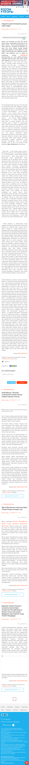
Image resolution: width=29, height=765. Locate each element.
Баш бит (3, 16)
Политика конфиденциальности (7, 762)
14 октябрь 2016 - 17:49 (15, 29)
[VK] (19, 7)
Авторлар (8, 710)
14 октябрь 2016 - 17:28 (15, 512)
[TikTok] (25, 7)
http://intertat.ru (22, 353)
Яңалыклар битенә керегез (11, 496)
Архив (8, 16)
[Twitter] (16, 7)
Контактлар (15, 710)
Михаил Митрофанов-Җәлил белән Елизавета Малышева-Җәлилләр (14, 523)
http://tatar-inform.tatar (20, 487)
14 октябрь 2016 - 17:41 (15, 400)
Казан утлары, (5, 29)
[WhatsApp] (14, 366)
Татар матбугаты (8, 20)
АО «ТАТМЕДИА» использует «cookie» (8, 757)
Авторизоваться (11, 382)
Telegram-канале (6, 492)
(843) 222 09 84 (16, 721)
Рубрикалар (14, 16)
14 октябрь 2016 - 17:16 (15, 619)
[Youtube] (23, 7)
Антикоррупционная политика (7, 756)
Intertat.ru (21, 55)
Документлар (23, 710)
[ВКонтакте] (10, 366)
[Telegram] (27, 7)
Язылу (2, 710)
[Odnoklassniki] (21, 7)
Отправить (22, 382)
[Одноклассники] (12, 366)
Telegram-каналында (7, 358)
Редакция (21, 16)
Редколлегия (24, 707)
